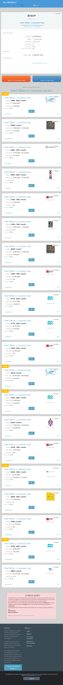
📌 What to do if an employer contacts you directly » (21, 615)
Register (29, 634)
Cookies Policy (37, 675)
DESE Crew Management (35, 25)
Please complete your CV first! (39, 63)
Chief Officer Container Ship (17, 97)
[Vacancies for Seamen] (22, 5)
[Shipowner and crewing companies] (25, 5)
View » (31, 111)
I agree (31, 678)
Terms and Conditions (29, 637)
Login (28, 631)
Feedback (29, 646)
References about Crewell (30, 642)
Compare (56, 96)
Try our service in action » (13, 667)
